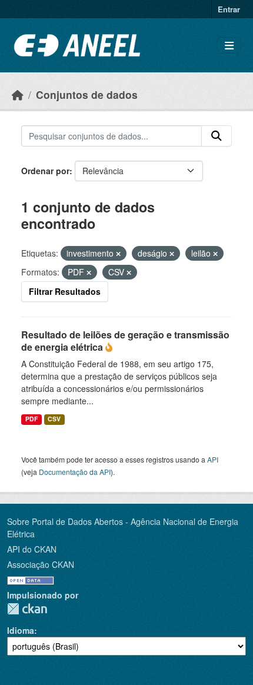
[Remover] (118, 253)
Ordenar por (45, 171)
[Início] (18, 94)
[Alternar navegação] (229, 45)
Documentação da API (75, 472)
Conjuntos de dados (87, 94)
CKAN (27, 609)
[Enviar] (216, 136)
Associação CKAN (40, 564)
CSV (54, 418)
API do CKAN (31, 549)
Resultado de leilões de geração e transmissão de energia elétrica (125, 341)
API (212, 459)
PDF (31, 418)
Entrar (229, 9)
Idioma (20, 630)
